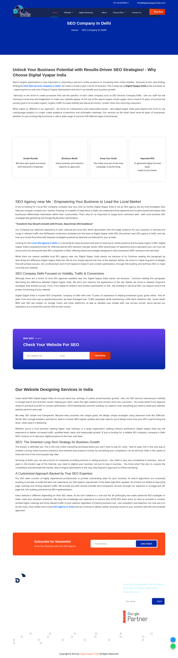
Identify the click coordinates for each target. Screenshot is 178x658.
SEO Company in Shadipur (154, 640)
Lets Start (146, 543)
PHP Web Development (102, 584)
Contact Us (64, 589)
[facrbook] (13, 611)
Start (159, 601)
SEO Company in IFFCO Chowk (108, 637)
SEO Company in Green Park (60, 637)
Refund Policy (66, 604)
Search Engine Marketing (104, 618)
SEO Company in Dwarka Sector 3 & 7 (136, 633)
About (104, 12)
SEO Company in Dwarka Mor (108, 633)
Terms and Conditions (69, 599)
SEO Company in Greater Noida (34, 637)
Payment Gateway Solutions (105, 602)
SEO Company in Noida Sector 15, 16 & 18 (126, 640)
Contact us (136, 12)
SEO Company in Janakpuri (132, 637)
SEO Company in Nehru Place (97, 640)
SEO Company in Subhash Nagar (27, 643)
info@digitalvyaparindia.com (151, 2)
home (74, 30)
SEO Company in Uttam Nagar (54, 643)
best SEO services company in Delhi (42, 85)
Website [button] (67, 12)
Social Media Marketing (103, 623)
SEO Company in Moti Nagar (51, 640)
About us (64, 584)
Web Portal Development (103, 589)
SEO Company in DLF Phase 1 (62, 633)
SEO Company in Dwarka (85, 633)
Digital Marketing (86, 12)
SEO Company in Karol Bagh (155, 637)
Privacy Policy (66, 594)
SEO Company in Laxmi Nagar (26, 640)
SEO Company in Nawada (74, 640)
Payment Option (67, 609)
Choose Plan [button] (118, 12)
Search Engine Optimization (105, 612)
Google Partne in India (40, 633)
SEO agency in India (63, 506)
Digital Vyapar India (90, 653)
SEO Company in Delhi (21, 633)
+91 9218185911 (120, 2)
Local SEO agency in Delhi (44, 243)
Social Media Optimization (104, 607)
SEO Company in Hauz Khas (84, 637)
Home (55, 12)
